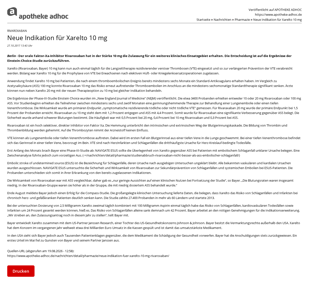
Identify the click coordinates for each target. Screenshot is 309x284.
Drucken (21, 271)
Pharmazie (244, 19)
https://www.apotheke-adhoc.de (278, 14)
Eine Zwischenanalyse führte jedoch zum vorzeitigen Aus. (153, 152)
